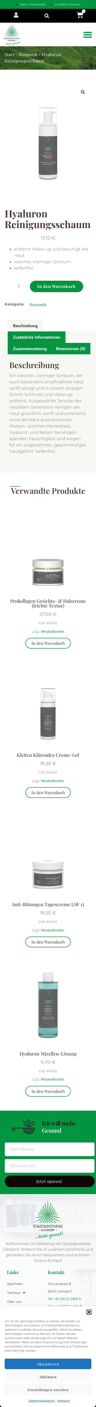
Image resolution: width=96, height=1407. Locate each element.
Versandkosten (52, 631)
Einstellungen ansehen (48, 1389)
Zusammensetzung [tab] (30, 348)
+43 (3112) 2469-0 (68, 1299)
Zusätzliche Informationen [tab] (36, 337)
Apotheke (15, 1284)
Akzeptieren (48, 1364)
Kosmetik (28, 54)
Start (10, 54)
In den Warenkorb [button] (48, 643)
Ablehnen (48, 1377)
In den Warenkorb (56, 286)
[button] (89, 1312)
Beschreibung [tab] (25, 325)
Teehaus (13, 1293)
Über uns (14, 1301)
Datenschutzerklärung (42, 1400)
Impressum (63, 1400)
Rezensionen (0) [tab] (70, 348)
